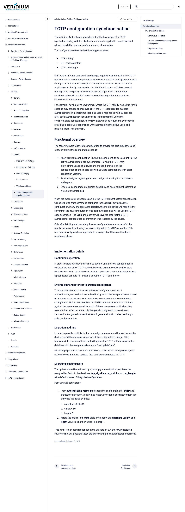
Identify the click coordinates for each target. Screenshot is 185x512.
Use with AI (127, 19)
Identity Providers (21, 117)
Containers (12, 365)
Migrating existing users (157, 53)
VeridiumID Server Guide (18, 32)
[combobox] (153, 6)
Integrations (13, 359)
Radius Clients (19, 315)
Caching (17, 142)
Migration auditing (155, 48)
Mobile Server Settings (25, 167)
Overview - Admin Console (21, 51)
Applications (16, 327)
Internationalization (21, 302)
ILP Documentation (16, 378)
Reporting (17, 283)
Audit (13, 334)
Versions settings (23, 186)
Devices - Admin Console (21, 79)
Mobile (16, 154)
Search (14, 340)
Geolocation (19, 258)
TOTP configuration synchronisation (24, 193)
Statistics (15, 346)
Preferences (19, 296)
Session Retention (21, 233)
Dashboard (15, 66)
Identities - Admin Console (21, 73)
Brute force (18, 252)
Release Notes (14, 19)
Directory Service (21, 104)
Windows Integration (16, 353)
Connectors (18, 123)
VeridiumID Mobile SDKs (18, 372)
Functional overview (151, 26)
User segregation (21, 246)
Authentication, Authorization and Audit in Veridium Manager (27, 58)
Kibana (16, 227)
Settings (14, 92)
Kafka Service (19, 148)
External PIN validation (23, 309)
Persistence (19, 136)
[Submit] (136, 6)
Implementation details (154, 31)
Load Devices (22, 180)
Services (17, 129)
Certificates (18, 201)
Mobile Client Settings (25, 161)
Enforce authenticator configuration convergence (162, 42)
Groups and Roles (21, 214)
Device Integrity (22, 173)
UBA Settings (19, 220)
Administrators (20, 277)
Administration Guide (16, 45)
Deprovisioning (20, 239)
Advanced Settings (21, 321)
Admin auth (18, 271)
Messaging (18, 208)
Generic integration (21, 110)
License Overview (21, 264)
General (17, 98)
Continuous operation (156, 36)
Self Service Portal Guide (18, 38)
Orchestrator (16, 85)
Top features (13, 26)
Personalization (20, 290)
